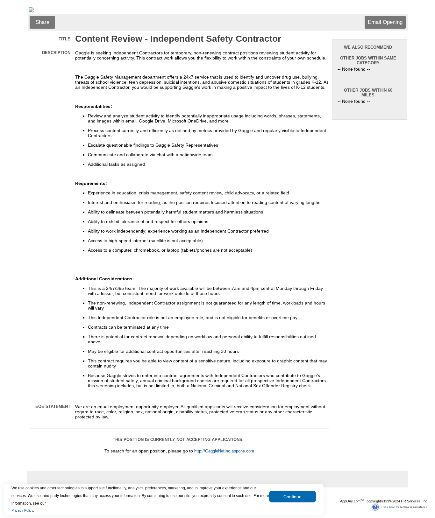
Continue (292, 496)
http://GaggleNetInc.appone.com (224, 451)
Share (42, 22)
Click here (388, 506)
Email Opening (385, 22)
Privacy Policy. (22, 510)
